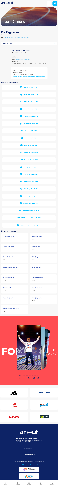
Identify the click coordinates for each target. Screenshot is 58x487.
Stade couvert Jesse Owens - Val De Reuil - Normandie (16, 37)
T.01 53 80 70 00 (20, 441)
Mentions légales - (32, 464)
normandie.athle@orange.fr (22, 59)
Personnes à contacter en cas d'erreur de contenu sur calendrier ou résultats (29, 76)
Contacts (39, 464)
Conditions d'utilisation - (22, 464)
